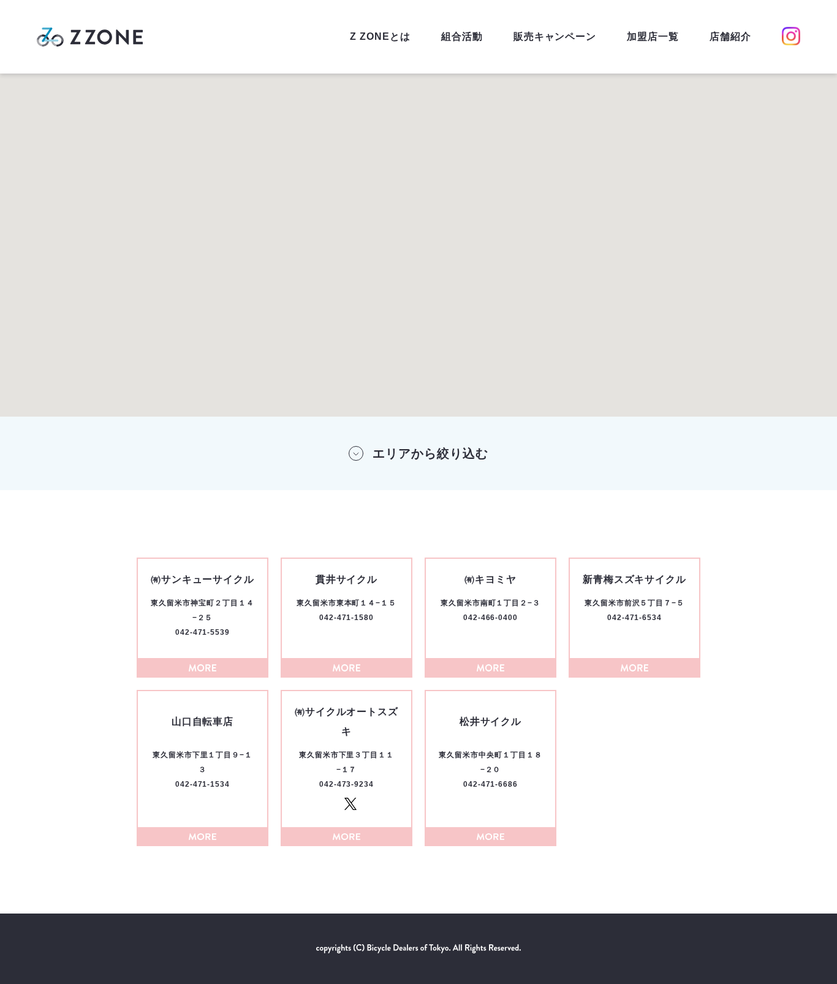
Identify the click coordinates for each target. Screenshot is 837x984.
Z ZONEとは (380, 36)
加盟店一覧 (653, 36)
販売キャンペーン (555, 36)
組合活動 (462, 36)
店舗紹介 (730, 36)
